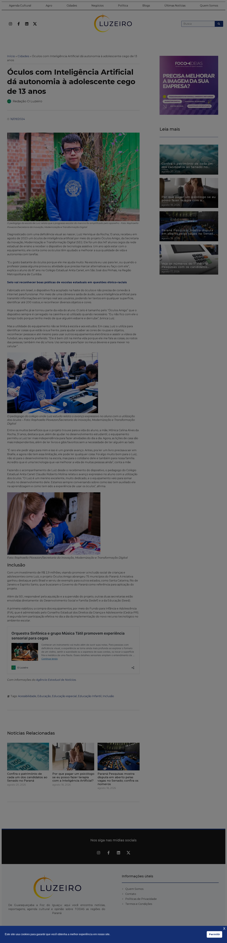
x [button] (224, 928)
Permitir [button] (214, 934)
